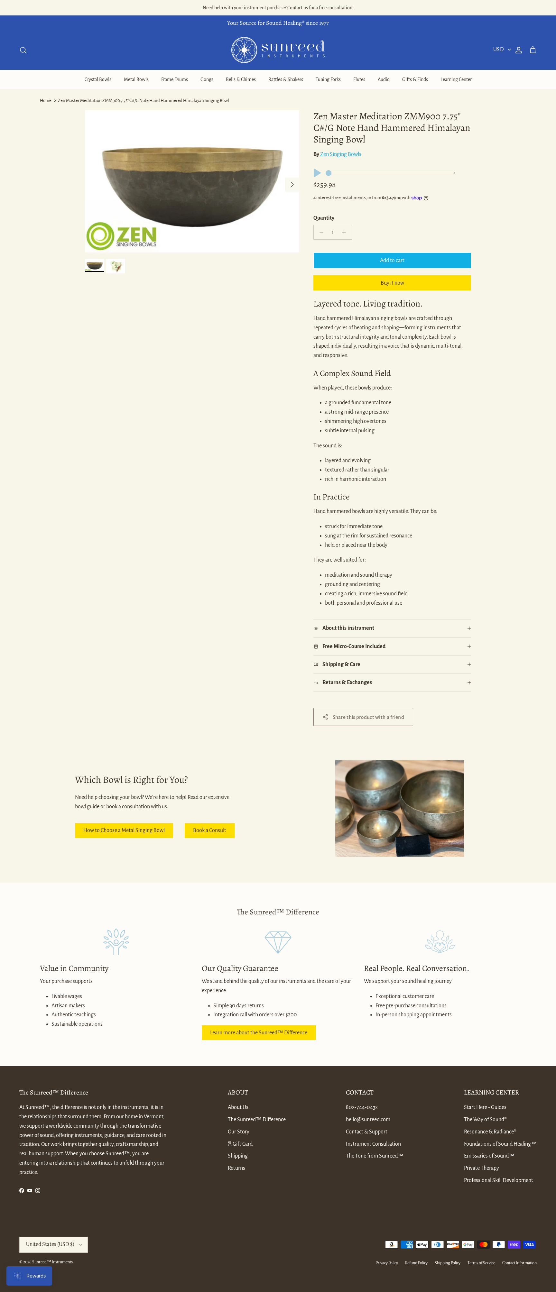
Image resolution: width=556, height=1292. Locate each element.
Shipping (238, 1156)
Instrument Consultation (373, 1144)
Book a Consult (209, 830)
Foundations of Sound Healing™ (500, 1144)
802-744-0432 (362, 1107)
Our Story (238, 1132)
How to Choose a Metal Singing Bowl (124, 830)
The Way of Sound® (485, 1119)
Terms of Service (481, 1263)
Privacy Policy (386, 1263)
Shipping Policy (447, 1263)
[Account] (517, 50)
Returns (236, 1168)
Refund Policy (416, 1263)
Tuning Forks (328, 79)
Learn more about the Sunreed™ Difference (258, 1033)
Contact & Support (366, 1132)
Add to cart (392, 260)
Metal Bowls (136, 79)
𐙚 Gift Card (240, 1144)
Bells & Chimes (241, 79)
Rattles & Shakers (285, 79)
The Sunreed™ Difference (257, 1119)
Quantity (323, 218)
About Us (238, 1107)
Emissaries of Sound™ (489, 1156)
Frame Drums (174, 79)
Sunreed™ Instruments (52, 1262)
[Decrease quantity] (320, 232)
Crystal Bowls (98, 79)
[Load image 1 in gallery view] (192, 181)
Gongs (206, 79)
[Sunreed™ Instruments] (278, 50)
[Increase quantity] (346, 232)
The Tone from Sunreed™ (374, 1156)
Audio (384, 79)
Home (45, 100)
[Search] (23, 50)
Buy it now (392, 283)
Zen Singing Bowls (340, 154)
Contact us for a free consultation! (320, 7)
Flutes (359, 79)
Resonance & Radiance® (490, 1132)
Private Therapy (481, 1168)
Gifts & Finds (415, 79)
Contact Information (519, 1263)
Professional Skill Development (498, 1180)
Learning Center (456, 79)
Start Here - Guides (485, 1107)
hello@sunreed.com (368, 1119)
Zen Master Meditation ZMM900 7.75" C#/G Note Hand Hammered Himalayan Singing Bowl (143, 100)
